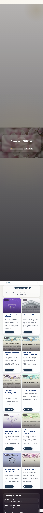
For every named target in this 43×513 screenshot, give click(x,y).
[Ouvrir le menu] (38, 283)
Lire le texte (10, 332)
